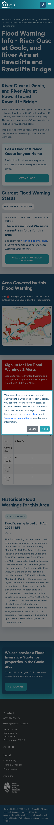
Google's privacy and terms (18, 418)
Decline (32, 429)
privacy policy (30, 414)
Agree (45, 429)
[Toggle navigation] (49, 4)
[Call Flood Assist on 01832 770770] (43, 5)
